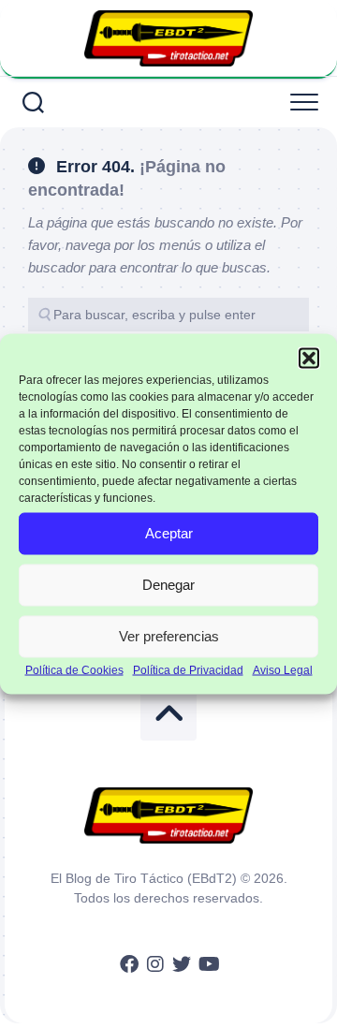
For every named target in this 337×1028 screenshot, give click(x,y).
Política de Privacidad (188, 669)
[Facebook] (129, 964)
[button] (309, 358)
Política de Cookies (74, 669)
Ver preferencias (169, 636)
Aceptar (169, 533)
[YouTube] (207, 964)
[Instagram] (155, 964)
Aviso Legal (283, 669)
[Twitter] (181, 964)
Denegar (168, 585)
